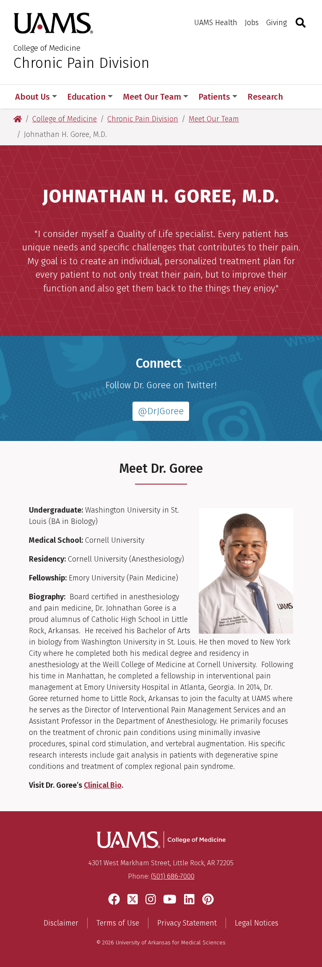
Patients (214, 97)
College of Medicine (46, 48)
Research (265, 97)
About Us (32, 97)
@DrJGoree (161, 411)
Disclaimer (61, 923)
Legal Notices (256, 923)
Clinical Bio (103, 785)
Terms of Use (117, 923)
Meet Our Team (152, 97)
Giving (276, 22)
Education (86, 97)
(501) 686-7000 (173, 876)
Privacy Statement (187, 923)
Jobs (252, 22)
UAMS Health (215, 22)
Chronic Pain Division (81, 63)
